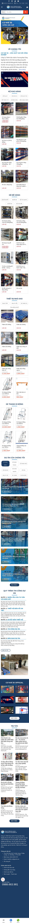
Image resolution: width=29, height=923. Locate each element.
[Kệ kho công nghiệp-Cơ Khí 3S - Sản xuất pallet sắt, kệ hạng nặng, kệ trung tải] (14, 7)
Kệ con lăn (19, 288)
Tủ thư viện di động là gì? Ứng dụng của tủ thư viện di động (7, 763)
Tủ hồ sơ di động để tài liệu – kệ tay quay (7, 267)
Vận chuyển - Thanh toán (10, 874)
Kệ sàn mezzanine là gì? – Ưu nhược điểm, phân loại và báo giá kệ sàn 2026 (21, 740)
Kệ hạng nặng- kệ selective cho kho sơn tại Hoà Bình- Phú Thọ (13, 505)
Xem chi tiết (6, 491)
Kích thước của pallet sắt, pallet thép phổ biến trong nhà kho (7, 740)
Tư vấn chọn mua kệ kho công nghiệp (21, 762)
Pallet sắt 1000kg (6, 324)
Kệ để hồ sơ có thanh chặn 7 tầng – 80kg (22, 267)
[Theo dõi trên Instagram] (12, 1)
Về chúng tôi (7, 861)
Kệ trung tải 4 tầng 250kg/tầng (21, 163)
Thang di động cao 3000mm (21, 446)
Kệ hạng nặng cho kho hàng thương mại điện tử (13, 487)
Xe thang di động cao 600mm (21, 422)
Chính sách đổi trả (8, 872)
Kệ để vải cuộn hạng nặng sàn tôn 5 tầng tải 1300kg (21, 243)
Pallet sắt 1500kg (21, 324)
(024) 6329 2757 (14, 857)
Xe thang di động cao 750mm (6, 446)
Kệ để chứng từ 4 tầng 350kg (6, 289)
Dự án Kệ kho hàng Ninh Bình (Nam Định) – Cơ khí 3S (13, 574)
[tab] (5, 463)
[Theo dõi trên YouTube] (19, 1)
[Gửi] (25, 12)
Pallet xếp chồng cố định (22, 347)
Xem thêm (22, 69)
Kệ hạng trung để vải (6, 243)
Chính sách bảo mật (9, 867)
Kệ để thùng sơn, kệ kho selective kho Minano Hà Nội (14, 522)
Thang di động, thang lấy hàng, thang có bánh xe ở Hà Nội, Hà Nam (21, 785)
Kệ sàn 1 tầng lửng (7, 184)
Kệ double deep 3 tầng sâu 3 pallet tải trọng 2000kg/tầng (22, 185)
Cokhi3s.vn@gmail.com (13, 859)
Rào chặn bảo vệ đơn (21, 392)
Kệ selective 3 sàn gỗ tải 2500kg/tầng (21, 140)
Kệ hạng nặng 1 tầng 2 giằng (6, 117)
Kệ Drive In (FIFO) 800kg (7, 141)
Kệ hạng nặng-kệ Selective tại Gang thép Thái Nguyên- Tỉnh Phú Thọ (13, 540)
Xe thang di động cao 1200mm (6, 392)
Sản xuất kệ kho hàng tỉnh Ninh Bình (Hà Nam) (13, 557)
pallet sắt (21, 67)
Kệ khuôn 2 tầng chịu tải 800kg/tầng (21, 221)
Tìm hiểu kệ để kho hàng (6, 807)
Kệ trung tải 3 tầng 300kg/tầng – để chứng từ (7, 163)
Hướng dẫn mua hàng (9, 869)
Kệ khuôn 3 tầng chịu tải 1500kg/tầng (7, 221)
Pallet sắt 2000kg (6, 346)
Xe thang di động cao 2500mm (6, 422)
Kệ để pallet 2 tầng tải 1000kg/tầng (21, 117)
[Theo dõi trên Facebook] (9, 1)
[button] (2, 7)
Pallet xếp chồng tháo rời (6, 369)
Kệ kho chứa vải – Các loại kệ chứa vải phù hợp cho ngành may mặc (21, 808)
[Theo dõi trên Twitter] (16, 1)
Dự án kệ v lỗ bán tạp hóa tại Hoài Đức (7, 783)
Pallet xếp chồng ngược (21, 369)
